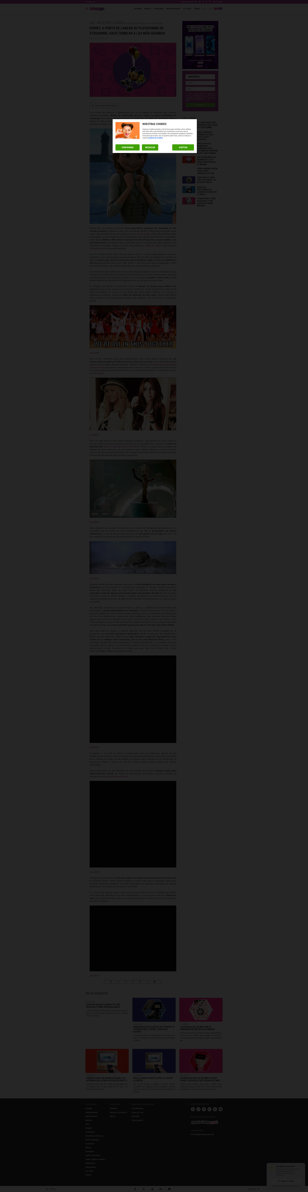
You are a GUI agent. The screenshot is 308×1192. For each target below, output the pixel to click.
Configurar (127, 147)
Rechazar (150, 147)
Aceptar (183, 147)
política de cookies (156, 138)
